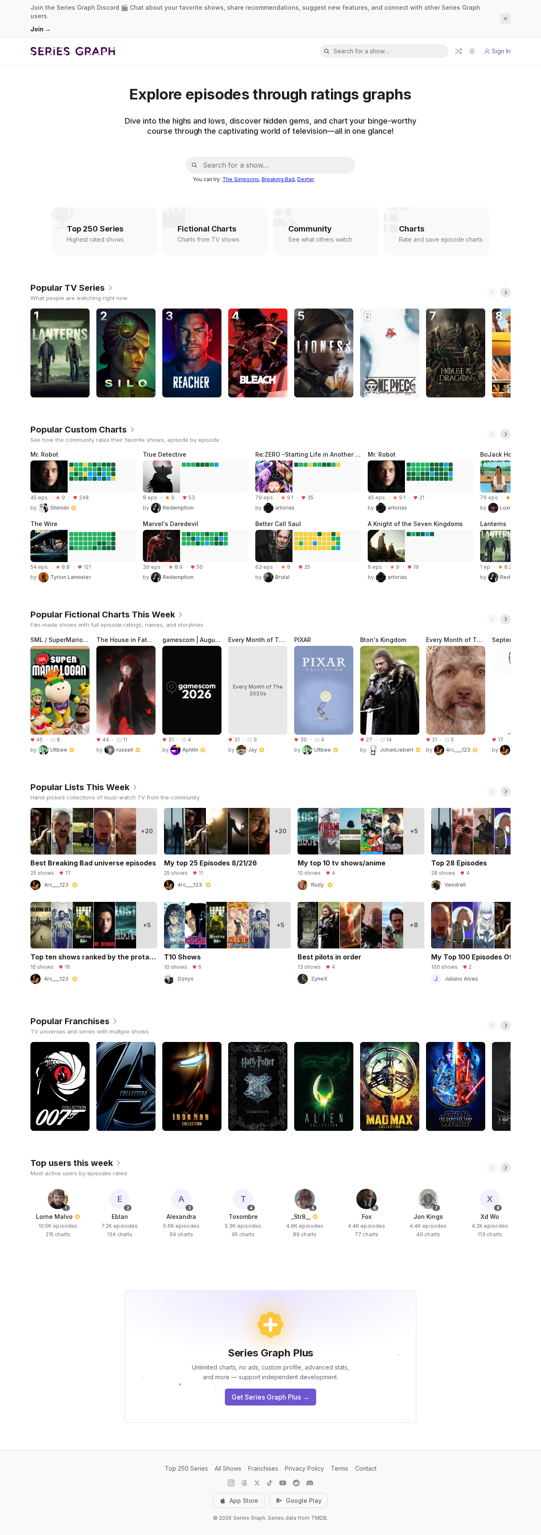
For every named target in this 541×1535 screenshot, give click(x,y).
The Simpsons (240, 179)
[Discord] (309, 1483)
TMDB (319, 1518)
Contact (366, 1468)
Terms (339, 1468)
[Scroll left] (492, 292)
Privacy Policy (304, 1468)
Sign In (501, 51)
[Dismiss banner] (505, 19)
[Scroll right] (505, 292)
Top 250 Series (186, 1468)
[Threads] (244, 1483)
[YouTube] (282, 1483)
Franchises (263, 1468)
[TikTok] (270, 1483)
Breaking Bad (278, 179)
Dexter (305, 179)
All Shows (228, 1468)
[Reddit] (296, 1483)
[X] (257, 1483)
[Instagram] (231, 1483)
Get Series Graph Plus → (270, 1397)
